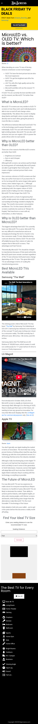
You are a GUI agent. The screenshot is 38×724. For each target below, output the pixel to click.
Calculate (19, 540)
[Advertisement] (19, 698)
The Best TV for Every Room (17, 589)
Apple (8, 443)
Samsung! (4, 20)
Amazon (17, 18)
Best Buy (24, 18)
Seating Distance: (19, 529)
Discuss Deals (19, 28)
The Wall (9, 326)
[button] (2, 3)
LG (7, 63)
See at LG (30, 415)
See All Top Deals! (19, 25)
